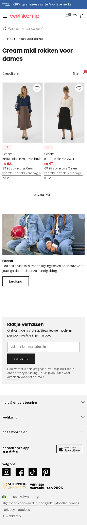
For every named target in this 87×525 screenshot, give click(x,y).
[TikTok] (33, 472)
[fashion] (43, 234)
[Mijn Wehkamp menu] (68, 16)
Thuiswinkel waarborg (23, 497)
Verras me (21, 359)
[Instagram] (6, 472)
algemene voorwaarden (20, 503)
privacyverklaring (26, 373)
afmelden (13, 377)
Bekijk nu (15, 281)
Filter (79, 73)
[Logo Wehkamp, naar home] (23, 16)
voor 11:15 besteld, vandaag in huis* (21, 175)
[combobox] (43, 28)
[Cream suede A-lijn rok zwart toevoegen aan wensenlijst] (79, 88)
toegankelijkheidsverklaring (59, 503)
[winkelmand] (82, 16)
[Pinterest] (46, 472)
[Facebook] (20, 472)
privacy (9, 510)
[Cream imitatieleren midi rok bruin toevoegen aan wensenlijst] (37, 88)
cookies (24, 510)
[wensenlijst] (76, 16)
